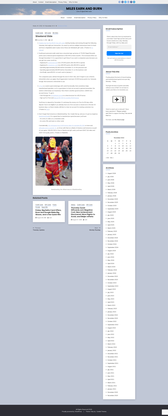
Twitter (125, 2)
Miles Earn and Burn (84, 8)
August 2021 (112, 366)
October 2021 (112, 360)
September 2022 (113, 324)
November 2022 (113, 318)
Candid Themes (101, 411)
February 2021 (112, 386)
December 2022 (113, 315)
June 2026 (111, 180)
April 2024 (111, 263)
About (35, 2)
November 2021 (113, 357)
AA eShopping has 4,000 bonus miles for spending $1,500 (66, 125)
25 (126, 151)
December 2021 (113, 353)
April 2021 (111, 379)
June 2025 (111, 218)
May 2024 (111, 260)
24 (123, 151)
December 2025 (113, 199)
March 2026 (111, 189)
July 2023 (111, 292)
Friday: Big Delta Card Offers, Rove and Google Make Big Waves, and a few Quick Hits (48, 212)
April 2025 (111, 225)
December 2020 (113, 392)
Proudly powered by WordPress (72, 411)
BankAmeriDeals (44, 116)
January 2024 (112, 273)
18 (126, 148)
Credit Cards (39, 33)
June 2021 (111, 373)
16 (119, 148)
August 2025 (112, 212)
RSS (122, 2)
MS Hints (55, 33)
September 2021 (113, 363)
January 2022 (112, 350)
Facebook (131, 2)
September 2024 (113, 247)
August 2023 (112, 289)
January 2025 (112, 234)
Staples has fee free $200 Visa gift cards (52, 43)
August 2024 (112, 250)
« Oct (107, 158)
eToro (41, 86)
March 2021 (111, 382)
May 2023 (111, 299)
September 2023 (113, 286)
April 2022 (111, 341)
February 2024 (112, 270)
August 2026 (112, 173)
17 (123, 148)
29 (115, 153)
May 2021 (111, 376)
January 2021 (112, 389)
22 (115, 151)
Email (128, 2)
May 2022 (111, 337)
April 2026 (111, 186)
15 (115, 148)
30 (119, 153)
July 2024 (111, 254)
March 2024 (111, 267)
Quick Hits (45, 207)
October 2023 (112, 283)
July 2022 (111, 331)
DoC (47, 109)
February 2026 (112, 193)
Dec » (112, 158)
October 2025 (112, 205)
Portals (37, 207)
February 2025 (112, 231)
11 (126, 146)
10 (123, 146)
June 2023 (111, 295)
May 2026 (111, 183)
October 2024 (112, 244)
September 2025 (113, 209)
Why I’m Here (73, 2)
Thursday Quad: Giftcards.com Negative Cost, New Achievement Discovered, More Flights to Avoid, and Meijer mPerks (83, 212)
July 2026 (111, 176)
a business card (53, 65)
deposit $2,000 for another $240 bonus (66, 98)
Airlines (73, 205)
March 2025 (111, 228)
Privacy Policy (62, 2)
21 (111, 151)
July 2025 (111, 215)
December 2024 (113, 238)
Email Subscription (51, 2)
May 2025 (111, 221)
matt (51, 40)
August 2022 (112, 328)
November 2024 (113, 241)
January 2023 (112, 312)
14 (111, 148)
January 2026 (112, 196)
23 (119, 151)
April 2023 (111, 302)
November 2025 (113, 202)
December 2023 (113, 276)
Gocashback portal (57, 95)
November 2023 (113, 279)
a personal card (52, 63)
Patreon (134, 2)
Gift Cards (48, 33)
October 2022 (112, 321)
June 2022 (111, 334)
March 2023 (111, 305)
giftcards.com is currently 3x (47, 128)
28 (111, 153)
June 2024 (111, 257)
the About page (119, 119)
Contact (40, 2)
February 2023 (112, 308)
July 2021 (111, 370)
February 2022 (112, 347)
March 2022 (111, 344)
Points (55, 205)
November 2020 (113, 395)
